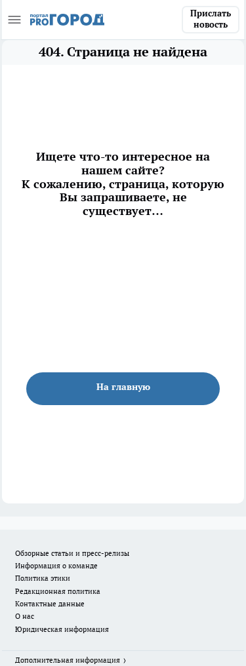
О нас (24, 616)
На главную (123, 387)
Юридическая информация (62, 629)
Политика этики (42, 578)
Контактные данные (50, 603)
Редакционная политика (57, 591)
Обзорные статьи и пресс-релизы (72, 553)
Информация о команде (56, 565)
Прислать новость (210, 19)
